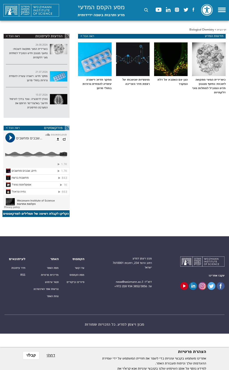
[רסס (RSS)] (67, 36)
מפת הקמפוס (77, 275)
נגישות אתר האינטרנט (46, 289)
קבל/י (31, 355)
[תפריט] (222, 10)
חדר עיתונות (18, 268)
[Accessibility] (207, 10)
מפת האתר (53, 268)
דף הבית (221, 29)
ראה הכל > (87, 36)
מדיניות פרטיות (50, 275)
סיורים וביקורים (75, 282)
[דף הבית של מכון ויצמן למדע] (31, 10)
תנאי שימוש (52, 282)
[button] (146, 10)
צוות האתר (53, 296)
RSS (22, 275)
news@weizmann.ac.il (129, 281)
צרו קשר (79, 268)
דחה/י (51, 355)
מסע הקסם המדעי (101, 10)
